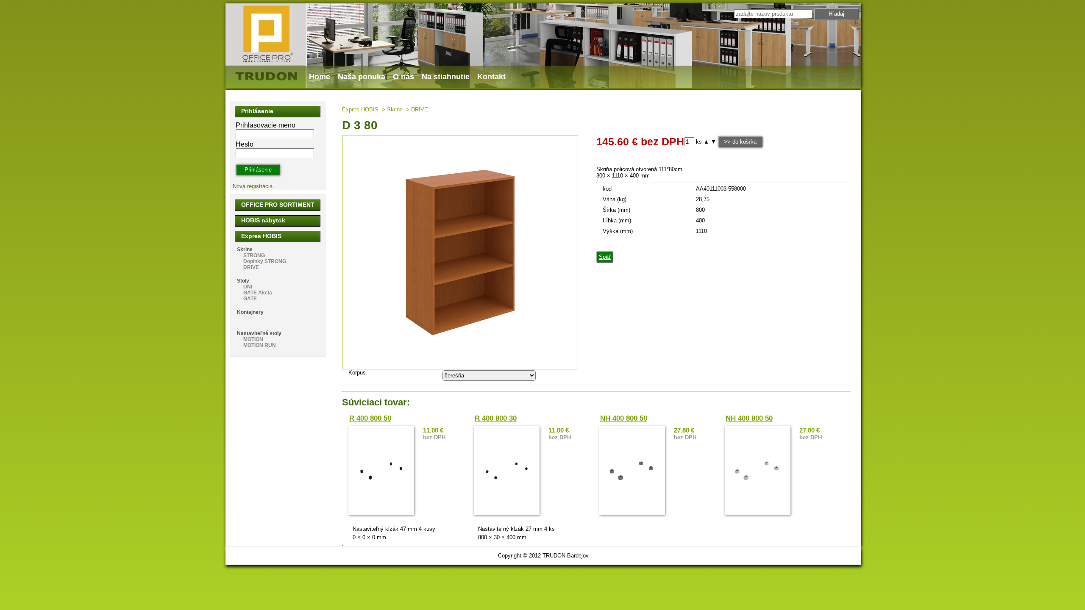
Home (319, 76)
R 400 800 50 (370, 418)
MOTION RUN (259, 345)
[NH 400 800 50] (632, 470)
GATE (250, 299)
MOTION (253, 339)
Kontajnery (250, 312)
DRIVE (419, 109)
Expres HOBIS (360, 109)
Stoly (243, 281)
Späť (605, 257)
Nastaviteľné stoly (259, 333)
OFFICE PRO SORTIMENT (277, 204)
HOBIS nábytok (263, 220)
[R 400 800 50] (381, 470)
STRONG (254, 255)
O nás (403, 76)
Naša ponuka (361, 76)
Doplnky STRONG (264, 261)
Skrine (395, 109)
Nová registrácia (253, 186)
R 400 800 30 (496, 418)
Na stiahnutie (446, 76)
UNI (247, 287)
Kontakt (491, 76)
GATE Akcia (257, 293)
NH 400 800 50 (623, 418)
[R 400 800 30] (507, 470)
